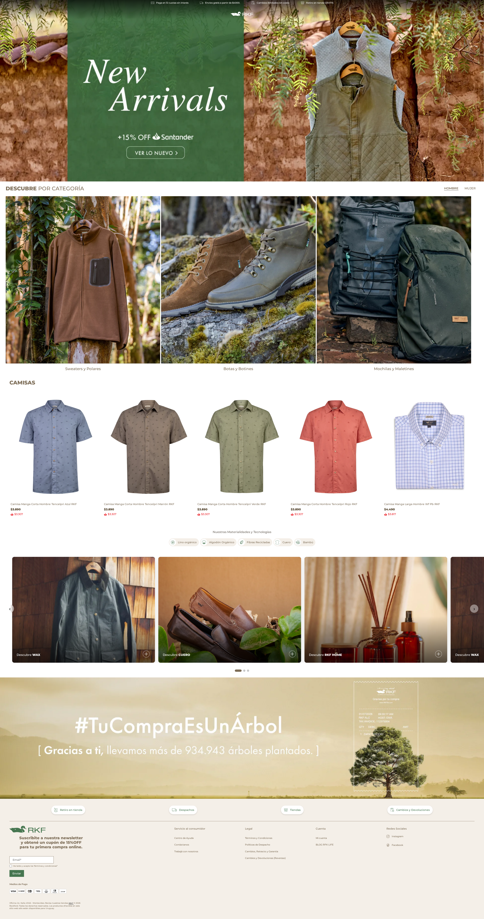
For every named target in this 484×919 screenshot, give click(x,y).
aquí (71, 903)
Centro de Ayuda (184, 838)
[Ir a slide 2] (244, 670)
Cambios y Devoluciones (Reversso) (265, 858)
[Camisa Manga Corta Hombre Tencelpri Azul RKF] (55, 446)
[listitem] (184, 542)
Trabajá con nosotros (186, 851)
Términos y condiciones (45, 866)
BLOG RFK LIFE (325, 844)
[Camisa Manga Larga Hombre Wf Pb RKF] (428, 446)
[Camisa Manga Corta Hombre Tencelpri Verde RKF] (241, 446)
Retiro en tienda (71, 810)
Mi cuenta (321, 838)
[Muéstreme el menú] (11, 13)
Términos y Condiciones (258, 838)
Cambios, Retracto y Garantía (261, 851)
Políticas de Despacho (257, 844)
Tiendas (295, 810)
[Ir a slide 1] (238, 670)
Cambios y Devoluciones (413, 810)
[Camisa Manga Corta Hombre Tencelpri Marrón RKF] (148, 446)
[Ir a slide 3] (248, 670)
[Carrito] (472, 13)
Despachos (186, 810)
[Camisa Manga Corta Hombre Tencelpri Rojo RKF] (335, 446)
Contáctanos (181, 844)
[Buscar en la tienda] (20, 13)
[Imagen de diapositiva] (242, 90)
